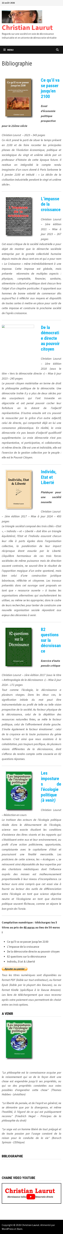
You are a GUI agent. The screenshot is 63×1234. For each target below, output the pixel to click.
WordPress (8, 1228)
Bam (19, 1228)
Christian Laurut (27, 27)
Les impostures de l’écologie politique (51, 786)
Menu (10, 49)
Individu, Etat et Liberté (48, 477)
